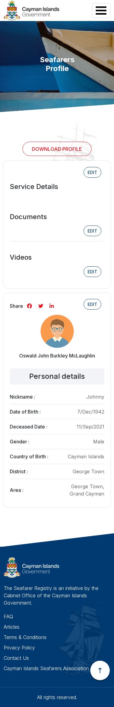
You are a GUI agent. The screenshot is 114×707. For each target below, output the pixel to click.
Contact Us (16, 658)
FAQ (8, 616)
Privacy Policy (19, 648)
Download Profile (57, 149)
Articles (11, 627)
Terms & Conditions (25, 637)
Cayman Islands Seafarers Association (46, 668)
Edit (92, 172)
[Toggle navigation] (101, 10)
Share (16, 306)
